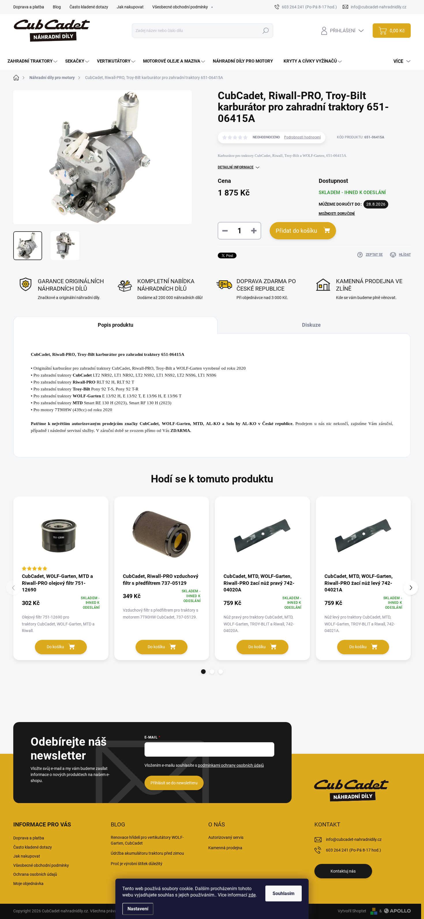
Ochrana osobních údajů (35, 874)
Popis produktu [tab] (115, 325)
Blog (57, 7)
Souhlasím (283, 893)
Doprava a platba (28, 7)
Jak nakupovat (130, 7)
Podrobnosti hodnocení (302, 137)
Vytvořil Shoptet (352, 911)
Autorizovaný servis (225, 837)
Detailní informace (236, 167)
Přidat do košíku (296, 230)
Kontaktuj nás (343, 871)
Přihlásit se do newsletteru (174, 783)
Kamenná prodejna (225, 847)
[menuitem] (33, 61)
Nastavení (137, 909)
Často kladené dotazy (89, 7)
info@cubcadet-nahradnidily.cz (354, 839)
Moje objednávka (28, 883)
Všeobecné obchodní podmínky (180, 7)
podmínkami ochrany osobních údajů (231, 765)
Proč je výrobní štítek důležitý (136, 863)
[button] (203, 671)
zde (252, 895)
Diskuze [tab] (311, 325)
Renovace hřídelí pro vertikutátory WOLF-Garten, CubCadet (147, 840)
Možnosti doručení (337, 214)
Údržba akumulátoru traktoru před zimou (147, 853)
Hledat (266, 30)
